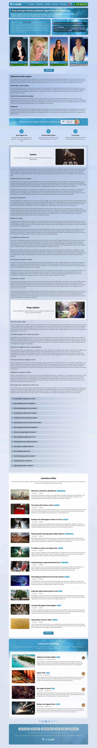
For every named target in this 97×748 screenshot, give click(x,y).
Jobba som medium (24, 729)
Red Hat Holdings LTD (27, 735)
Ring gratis (55, 4)
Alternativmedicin (64, 562)
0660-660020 (58, 732)
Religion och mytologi (61, 490)
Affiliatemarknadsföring (47, 729)
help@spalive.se (64, 732)
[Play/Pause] (14, 62)
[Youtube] (46, 721)
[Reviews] (48, 122)
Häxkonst (59, 605)
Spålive (31, 732)
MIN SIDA (25, 64)
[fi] (71, 3)
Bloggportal (64, 729)
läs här (70, 30)
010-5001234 (27, 22)
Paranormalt (57, 505)
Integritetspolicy (35, 729)
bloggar (25, 38)
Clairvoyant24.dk (51, 735)
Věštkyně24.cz (71, 735)
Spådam (58, 657)
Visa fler (49, 70)
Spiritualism (65, 519)
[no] (69, 5)
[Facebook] (43, 721)
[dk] (69, 3)
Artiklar (61, 82)
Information (39, 4)
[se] (71, 5)
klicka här (79, 23)
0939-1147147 (74, 29)
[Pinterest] (54, 721)
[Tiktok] (52, 721)
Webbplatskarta (74, 729)
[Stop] (16, 62)
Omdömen (47, 4)
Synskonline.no (43, 735)
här (84, 139)
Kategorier (64, 4)
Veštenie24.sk (79, 735)
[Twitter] (57, 721)
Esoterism (60, 591)
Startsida (31, 4)
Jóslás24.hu (64, 735)
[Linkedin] (49, 721)
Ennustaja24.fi (58, 735)
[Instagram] (40, 721)
